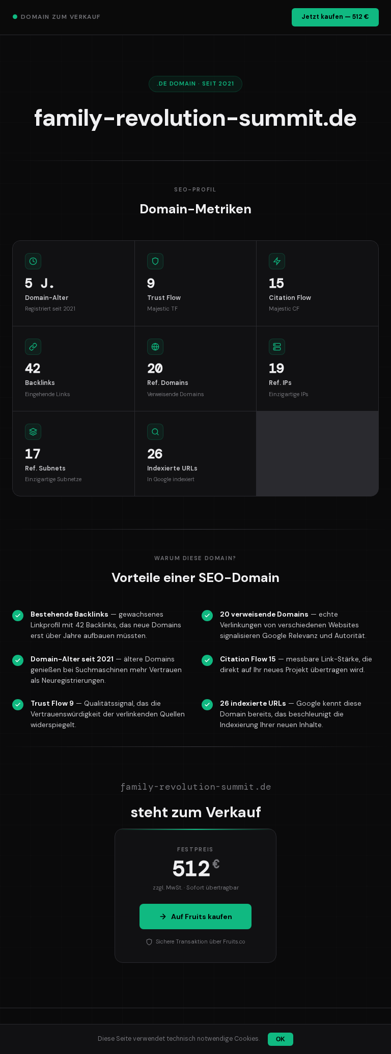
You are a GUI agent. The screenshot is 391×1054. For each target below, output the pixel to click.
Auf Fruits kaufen (201, 916)
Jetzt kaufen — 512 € (335, 17)
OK (280, 1039)
